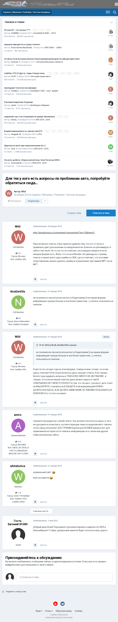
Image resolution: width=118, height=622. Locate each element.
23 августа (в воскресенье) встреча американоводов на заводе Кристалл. (42, 59)
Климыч (15, 91)
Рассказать (15, 201)
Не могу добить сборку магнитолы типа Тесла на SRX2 (32, 160)
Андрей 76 (16, 134)
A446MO (15, 33)
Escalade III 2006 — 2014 (45, 33)
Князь (14, 119)
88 (19, 318)
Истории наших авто (41, 76)
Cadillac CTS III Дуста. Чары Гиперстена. (24, 73)
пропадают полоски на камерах (20, 88)
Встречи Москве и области (50, 62)
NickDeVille (17, 291)
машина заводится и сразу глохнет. (22, 44)
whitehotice (17, 466)
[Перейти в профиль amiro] (18, 425)
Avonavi (14, 62)
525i (13, 148)
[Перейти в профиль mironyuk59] (110, 161)
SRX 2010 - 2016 (43, 119)
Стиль (48, 611)
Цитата (43, 279)
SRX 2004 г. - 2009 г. (53, 47)
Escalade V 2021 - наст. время (44, 91)
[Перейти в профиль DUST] (110, 74)
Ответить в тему (101, 213)
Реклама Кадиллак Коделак (18, 102)
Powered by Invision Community (59, 617)
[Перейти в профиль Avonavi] (110, 60)
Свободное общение (39, 105)
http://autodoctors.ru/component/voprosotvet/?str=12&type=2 (63, 232)
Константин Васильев (21, 47)
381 (19, 253)
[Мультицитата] (35, 279)
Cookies (78, 611)
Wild (23, 191)
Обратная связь (64, 611)
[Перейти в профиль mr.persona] (110, 146)
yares (13, 105)
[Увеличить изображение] (53, 472)
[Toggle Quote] (37, 345)
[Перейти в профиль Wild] (8, 193)
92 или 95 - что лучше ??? (17, 30)
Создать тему (74, 213)
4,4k (19, 493)
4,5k (19, 441)
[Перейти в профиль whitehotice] (18, 477)
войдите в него (13, 565)
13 (76, 73)
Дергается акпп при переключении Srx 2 (24, 145)
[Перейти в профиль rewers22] (110, 31)
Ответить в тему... (31, 577)
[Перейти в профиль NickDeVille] (18, 302)
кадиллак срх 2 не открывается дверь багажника (29, 116)
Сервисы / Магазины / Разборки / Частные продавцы (59, 195)
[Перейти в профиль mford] (110, 132)
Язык (38, 611)
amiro (18, 414)
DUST (13, 76)
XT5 (39, 134)
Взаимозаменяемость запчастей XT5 (23, 131)
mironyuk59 (16, 163)
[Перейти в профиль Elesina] (110, 89)
